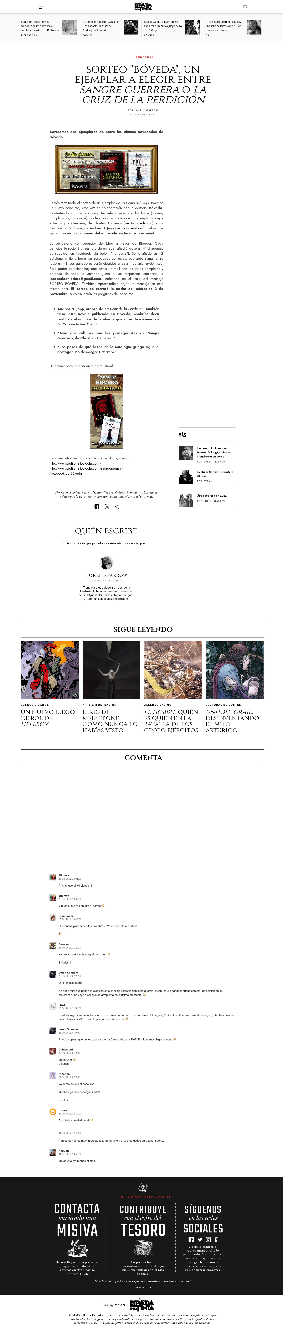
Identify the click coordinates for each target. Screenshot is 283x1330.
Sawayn (64, 944)
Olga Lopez (66, 916)
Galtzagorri (66, 1049)
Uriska (63, 1110)
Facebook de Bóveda (66, 473)
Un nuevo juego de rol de (48, 718)
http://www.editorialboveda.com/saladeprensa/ (86, 468)
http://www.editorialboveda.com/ (75, 463)
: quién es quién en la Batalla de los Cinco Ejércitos (171, 721)
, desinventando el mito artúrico (232, 721)
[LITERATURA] (52, 58)
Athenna (64, 1073)
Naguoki (64, 1150)
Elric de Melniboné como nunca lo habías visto (110, 721)
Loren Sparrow (68, 972)
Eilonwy (64, 895)
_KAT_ (63, 1005)
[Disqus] (142, 823)
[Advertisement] (207, 362)
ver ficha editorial (138, 223)
